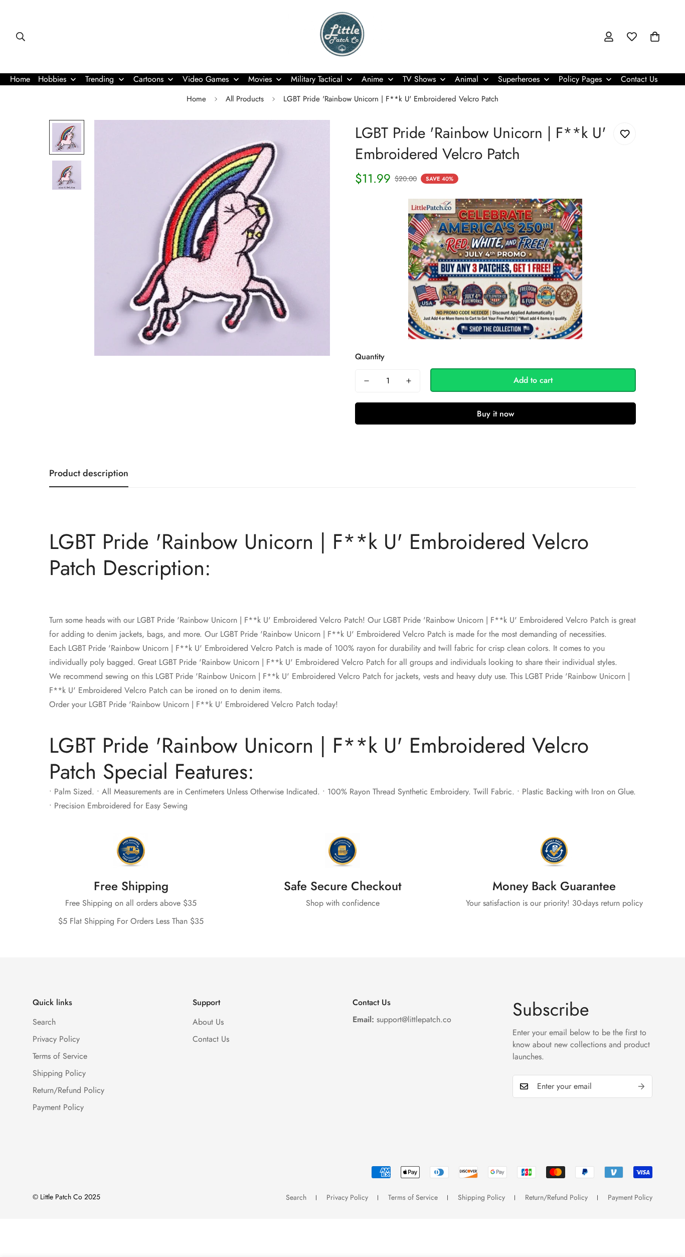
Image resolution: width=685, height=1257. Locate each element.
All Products (245, 98)
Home (196, 98)
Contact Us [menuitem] (639, 79)
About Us (208, 1022)
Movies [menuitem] (260, 79)
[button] (654, 36)
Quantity (370, 357)
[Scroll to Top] (665, 1202)
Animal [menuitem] (466, 79)
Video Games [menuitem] (206, 79)
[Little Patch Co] (342, 36)
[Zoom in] (308, 141)
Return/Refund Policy (68, 1090)
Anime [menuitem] (372, 79)
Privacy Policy (56, 1039)
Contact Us (211, 1039)
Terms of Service (60, 1056)
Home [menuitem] (20, 79)
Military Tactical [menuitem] (316, 79)
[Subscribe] (641, 1086)
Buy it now (495, 414)
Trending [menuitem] (99, 79)
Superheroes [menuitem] (519, 79)
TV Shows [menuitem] (419, 79)
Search (44, 1022)
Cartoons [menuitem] (148, 79)
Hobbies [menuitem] (52, 79)
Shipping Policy (59, 1073)
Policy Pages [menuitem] (580, 79)
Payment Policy (58, 1107)
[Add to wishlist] (624, 133)
